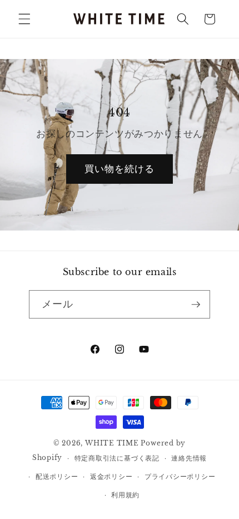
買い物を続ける (119, 168)
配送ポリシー (57, 476)
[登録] (195, 304)
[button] (24, 19)
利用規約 (125, 495)
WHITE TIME (112, 443)
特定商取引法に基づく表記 (117, 458)
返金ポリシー (111, 476)
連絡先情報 (189, 458)
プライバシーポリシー (180, 476)
